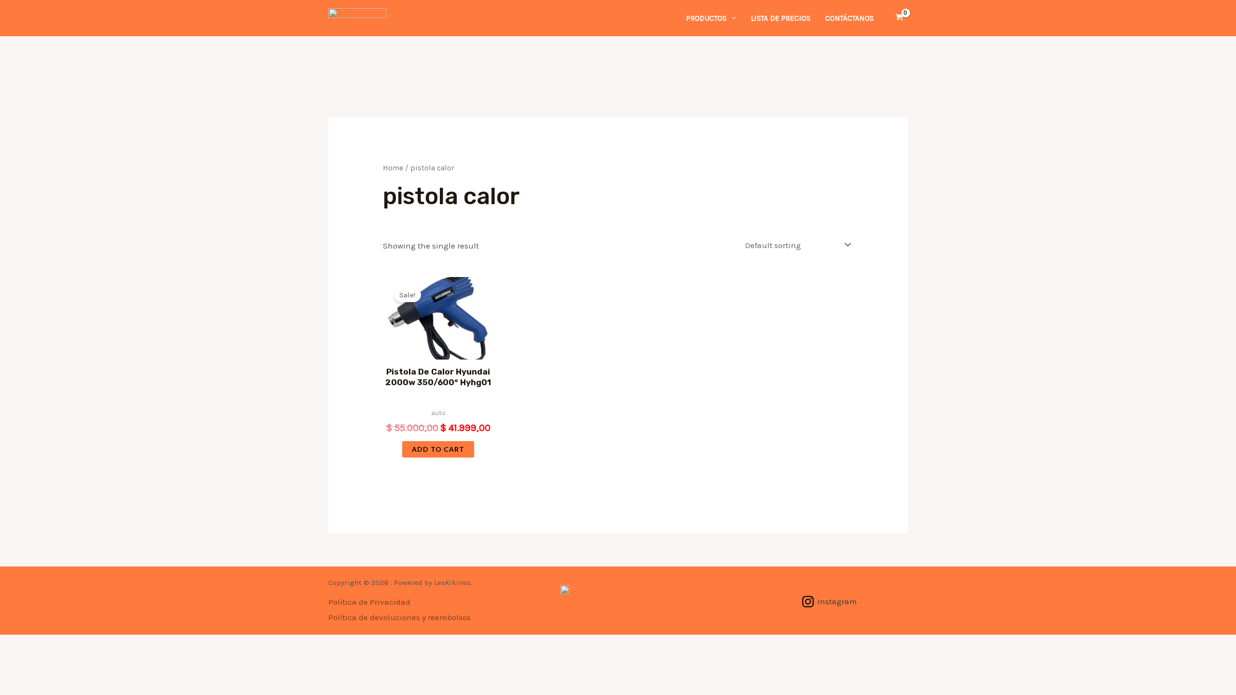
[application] (731, 18)
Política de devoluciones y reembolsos (399, 617)
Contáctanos (849, 18)
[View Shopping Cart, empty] (899, 18)
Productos (706, 18)
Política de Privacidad (369, 602)
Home (393, 168)
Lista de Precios (781, 18)
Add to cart (438, 449)
